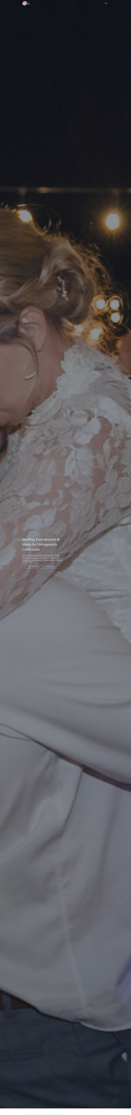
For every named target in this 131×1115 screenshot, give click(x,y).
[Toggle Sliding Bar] (105, 3)
